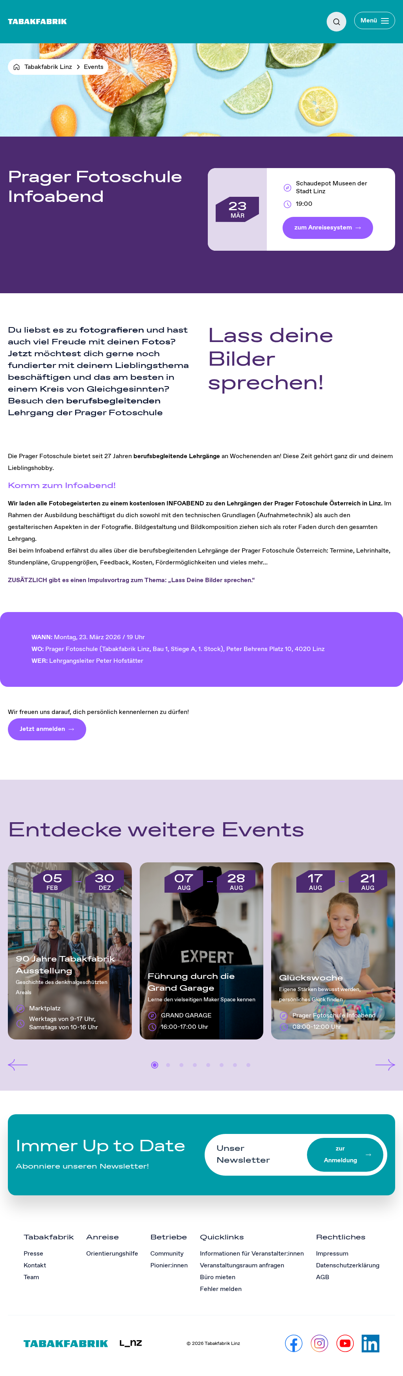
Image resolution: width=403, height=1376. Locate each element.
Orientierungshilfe (112, 1254)
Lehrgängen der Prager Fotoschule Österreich (293, 503)
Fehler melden (221, 1289)
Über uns (22, 44)
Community (167, 1254)
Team (31, 1277)
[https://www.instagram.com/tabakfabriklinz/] (319, 1343)
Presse (33, 1254)
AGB (322, 1277)
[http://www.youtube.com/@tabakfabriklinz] (345, 1343)
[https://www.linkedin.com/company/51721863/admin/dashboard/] (370, 1343)
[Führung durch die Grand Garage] (202, 950)
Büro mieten (217, 1277)
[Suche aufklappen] (336, 21)
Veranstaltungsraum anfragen (242, 1265)
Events (94, 67)
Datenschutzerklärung (347, 1265)
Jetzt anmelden (42, 729)
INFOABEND (186, 503)
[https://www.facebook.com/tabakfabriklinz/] (294, 1343)
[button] (18, 1065)
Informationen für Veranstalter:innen (252, 1254)
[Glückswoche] (333, 950)
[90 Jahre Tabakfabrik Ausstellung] (70, 950)
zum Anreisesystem (323, 228)
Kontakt (35, 1265)
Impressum (332, 1254)
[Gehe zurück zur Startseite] (37, 21)
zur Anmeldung (340, 1155)
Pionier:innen (169, 1265)
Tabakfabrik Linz (48, 67)
